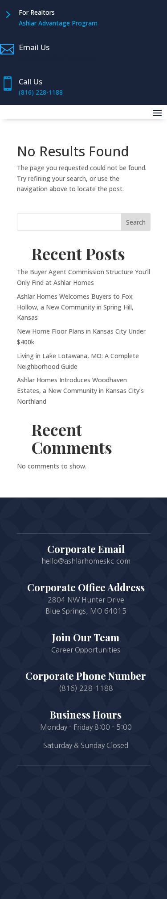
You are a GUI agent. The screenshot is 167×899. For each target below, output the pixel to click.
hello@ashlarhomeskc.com (57, 57)
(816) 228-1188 (41, 92)
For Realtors (37, 12)
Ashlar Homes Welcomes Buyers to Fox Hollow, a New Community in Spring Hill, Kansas (75, 307)
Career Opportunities (85, 649)
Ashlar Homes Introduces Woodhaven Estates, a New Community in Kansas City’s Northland (80, 391)
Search (136, 222)
